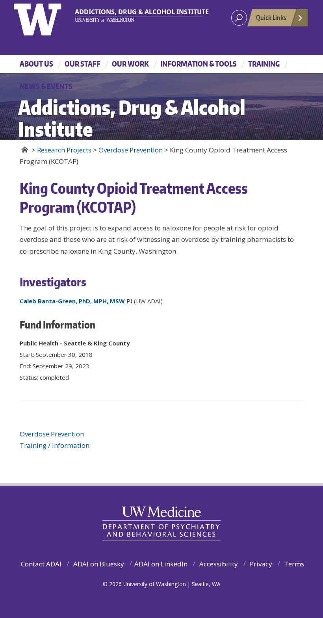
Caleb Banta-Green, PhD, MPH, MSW (72, 301)
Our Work (130, 64)
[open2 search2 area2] (239, 18)
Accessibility (218, 563)
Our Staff (82, 64)
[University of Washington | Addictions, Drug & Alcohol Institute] (139, 15)
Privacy (261, 563)
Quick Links (271, 17)
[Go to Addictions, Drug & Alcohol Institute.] (25, 149)
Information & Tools (198, 64)
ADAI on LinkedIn (160, 563)
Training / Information (54, 445)
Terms (294, 563)
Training (264, 64)
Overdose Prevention (52, 433)
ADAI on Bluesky (98, 563)
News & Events (46, 86)
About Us (36, 64)
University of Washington (46, 17)
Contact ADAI (41, 563)
